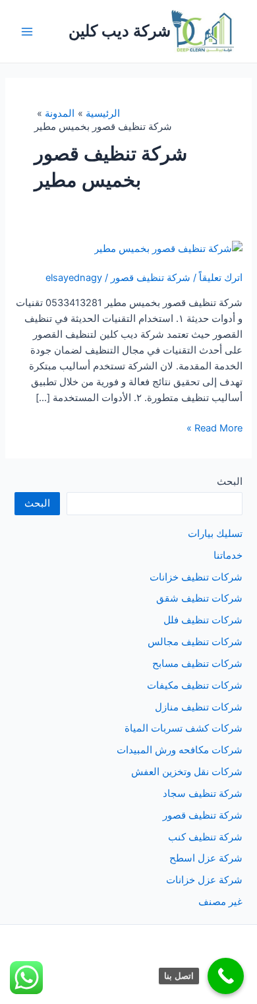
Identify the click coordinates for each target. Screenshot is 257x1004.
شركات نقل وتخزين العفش (187, 772)
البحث (230, 481)
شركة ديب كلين (120, 30)
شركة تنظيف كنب (205, 837)
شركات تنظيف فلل (203, 620)
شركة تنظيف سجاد (203, 794)
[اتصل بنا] (226, 976)
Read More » (214, 429)
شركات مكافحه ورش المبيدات (180, 750)
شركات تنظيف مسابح (197, 664)
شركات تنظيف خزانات (196, 577)
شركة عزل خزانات (204, 880)
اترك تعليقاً (221, 278)
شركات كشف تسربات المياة (184, 728)
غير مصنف (220, 902)
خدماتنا (228, 555)
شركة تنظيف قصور (150, 278)
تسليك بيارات (215, 534)
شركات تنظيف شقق (199, 598)
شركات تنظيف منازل (199, 707)
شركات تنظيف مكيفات (195, 685)
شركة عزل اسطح (206, 858)
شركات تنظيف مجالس (195, 642)
